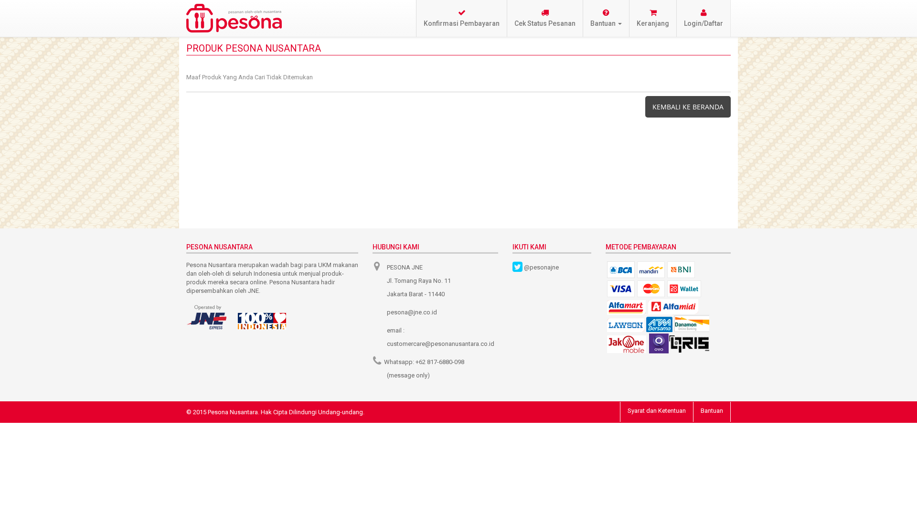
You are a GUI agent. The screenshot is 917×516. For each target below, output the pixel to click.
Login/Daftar (703, 23)
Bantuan (712, 410)
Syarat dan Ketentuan (657, 410)
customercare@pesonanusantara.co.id (440, 343)
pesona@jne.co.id (412, 312)
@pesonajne (541, 267)
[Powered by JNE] (207, 317)
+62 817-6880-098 (440, 362)
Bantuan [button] (603, 23)
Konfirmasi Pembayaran (462, 23)
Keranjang (653, 23)
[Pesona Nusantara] (234, 18)
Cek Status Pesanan (545, 23)
